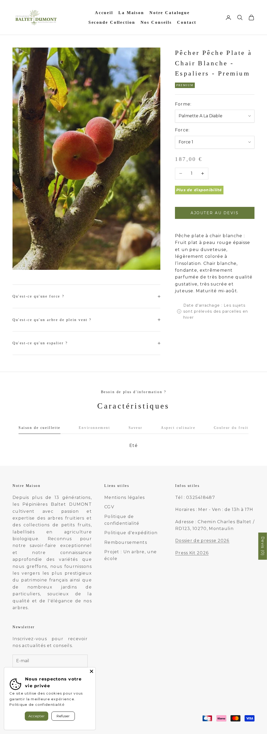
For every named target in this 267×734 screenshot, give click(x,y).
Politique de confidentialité (37, 704)
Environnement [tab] (94, 428)
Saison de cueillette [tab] (39, 428)
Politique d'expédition (130, 532)
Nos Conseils (156, 22)
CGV (109, 506)
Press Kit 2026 (192, 552)
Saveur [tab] (136, 428)
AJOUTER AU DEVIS (215, 213)
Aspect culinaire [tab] (178, 428)
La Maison (131, 12)
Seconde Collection (111, 22)
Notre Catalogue (169, 12)
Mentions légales (124, 497)
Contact (186, 22)
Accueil (104, 12)
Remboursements (125, 542)
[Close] (91, 671)
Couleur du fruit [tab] (231, 428)
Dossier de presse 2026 (202, 540)
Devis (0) (262, 546)
